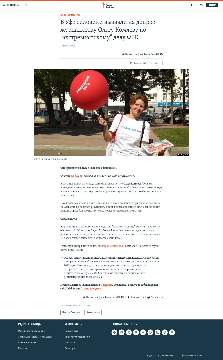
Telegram (106, 285)
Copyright (70, 348)
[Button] (129, 54)
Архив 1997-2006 (27, 342)
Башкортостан (70, 15)
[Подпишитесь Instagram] (150, 332)
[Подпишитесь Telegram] (143, 332)
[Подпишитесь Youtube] (136, 332)
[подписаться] (172, 332)
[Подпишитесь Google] (114, 332)
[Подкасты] (165, 332)
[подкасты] (201, 5)
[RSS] (157, 332)
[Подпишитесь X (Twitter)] (129, 332)
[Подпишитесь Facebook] (121, 332)
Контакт (22, 348)
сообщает (76, 176)
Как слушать (71, 331)
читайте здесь (92, 288)
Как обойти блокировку (77, 337)
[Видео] (192, 5)
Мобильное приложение (31, 331)
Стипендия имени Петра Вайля (35, 337)
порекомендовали (113, 246)
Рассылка (70, 342)
